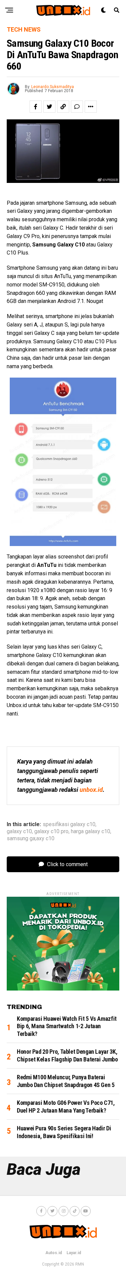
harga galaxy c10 (90, 831)
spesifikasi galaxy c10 (69, 824)
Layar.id (74, 1252)
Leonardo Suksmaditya (52, 86)
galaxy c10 (19, 831)
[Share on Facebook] (36, 107)
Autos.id (53, 1252)
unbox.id (91, 789)
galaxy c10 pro (51, 831)
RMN (79, 1264)
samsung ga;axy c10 (30, 838)
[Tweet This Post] (49, 107)
